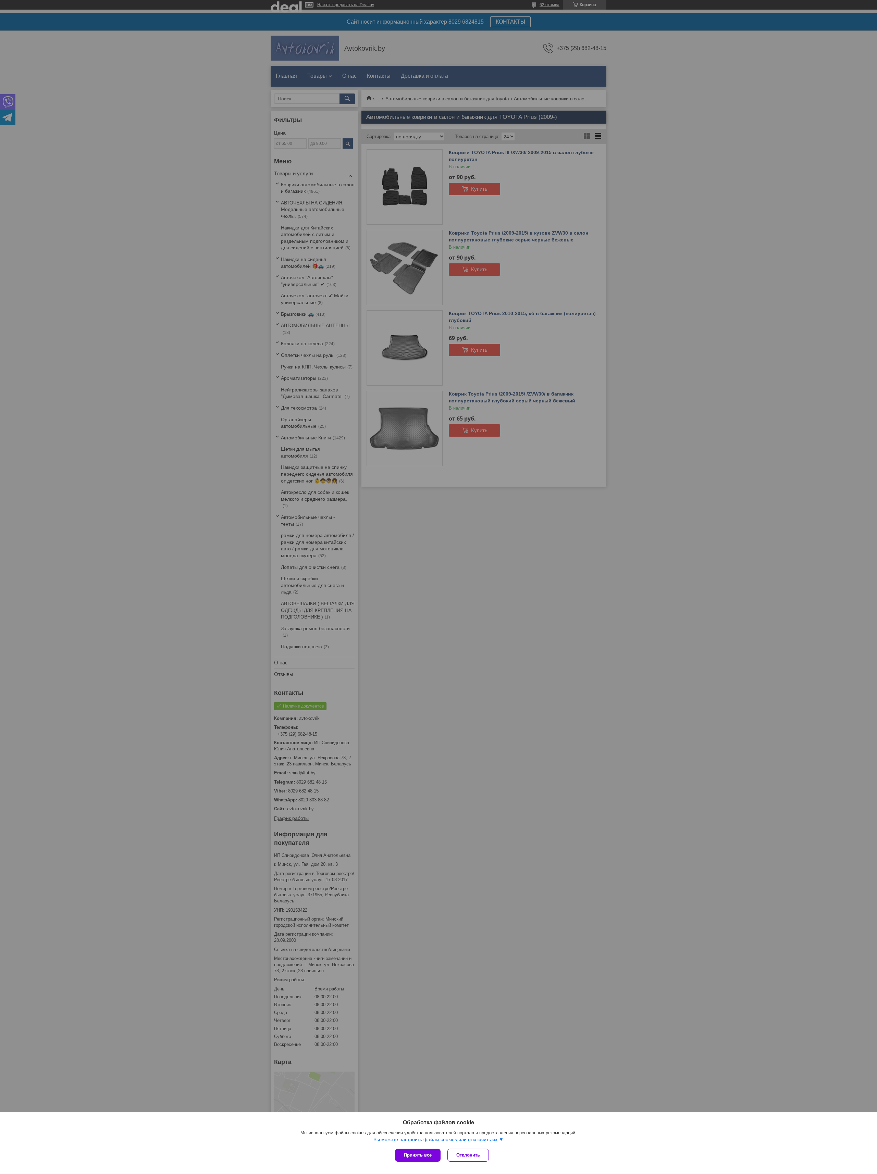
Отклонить (468, 1155)
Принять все (418, 1155)
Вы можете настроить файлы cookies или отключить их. (436, 1139)
